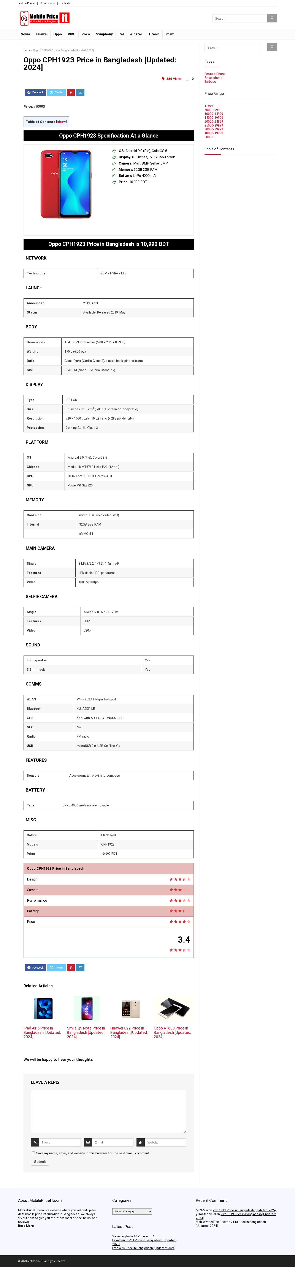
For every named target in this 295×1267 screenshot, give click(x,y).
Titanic (154, 34)
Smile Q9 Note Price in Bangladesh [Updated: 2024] (86, 1032)
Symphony (104, 34)
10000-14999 (214, 114)
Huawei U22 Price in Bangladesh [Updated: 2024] (129, 1032)
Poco (85, 34)
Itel (121, 34)
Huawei (42, 34)
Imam (169, 34)
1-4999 (209, 106)
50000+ (210, 137)
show (61, 122)
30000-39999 (214, 129)
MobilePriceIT (205, 1222)
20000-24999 (214, 122)
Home (27, 50)
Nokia (25, 34)
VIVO (72, 34)
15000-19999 (214, 118)
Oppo (57, 34)
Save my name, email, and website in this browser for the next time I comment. (93, 1153)
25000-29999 (214, 125)
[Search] (272, 18)
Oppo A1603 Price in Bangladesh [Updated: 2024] (172, 1032)
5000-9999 (212, 110)
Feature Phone (26, 3)
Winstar (136, 34)
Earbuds (65, 3)
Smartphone (47, 3)
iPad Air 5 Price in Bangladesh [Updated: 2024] (42, 1032)
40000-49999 (214, 133)
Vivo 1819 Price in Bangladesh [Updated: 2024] (244, 1210)
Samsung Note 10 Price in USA (133, 1236)
